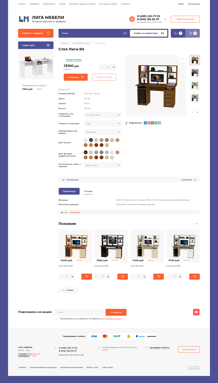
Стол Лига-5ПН (66, 266)
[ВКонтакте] (145, 122)
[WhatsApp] (155, 122)
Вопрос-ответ (92, 367)
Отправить (116, 312)
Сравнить (182, 58)
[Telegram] (159, 122)
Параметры (69, 191)
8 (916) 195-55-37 (148, 19)
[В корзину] (86, 277)
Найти (124, 33)
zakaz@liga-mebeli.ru (159, 347)
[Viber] (152, 122)
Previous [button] (192, 112)
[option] (155, 85)
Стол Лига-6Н (136, 266)
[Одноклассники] (148, 122)
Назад (70, 290)
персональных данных (111, 319)
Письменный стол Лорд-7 (34, 85)
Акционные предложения (71, 367)
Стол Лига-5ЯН (101, 266)
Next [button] (197, 112)
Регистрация (194, 4)
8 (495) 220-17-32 (148, 16)
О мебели (22, 367)
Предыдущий (72, 180)
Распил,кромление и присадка (43, 367)
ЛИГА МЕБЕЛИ (48, 17)
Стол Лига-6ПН (173, 266)
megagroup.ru (194, 369)
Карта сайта (107, 367)
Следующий (186, 180)
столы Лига (74, 212)
